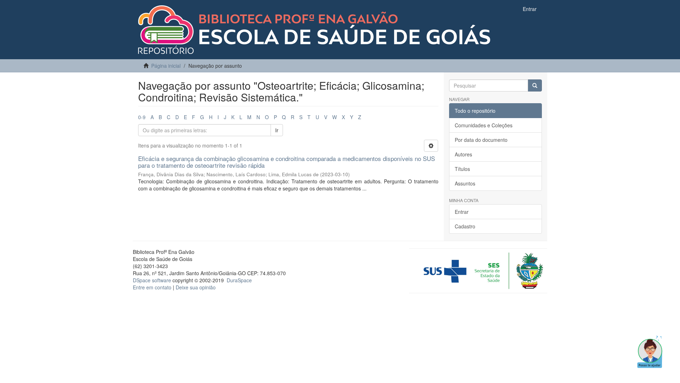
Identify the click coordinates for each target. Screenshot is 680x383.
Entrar (462, 211)
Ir (276, 130)
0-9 (142, 117)
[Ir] (535, 85)
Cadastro (465, 226)
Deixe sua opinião (196, 287)
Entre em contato (152, 287)
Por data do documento (481, 139)
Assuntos (465, 183)
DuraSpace (239, 280)
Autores (463, 154)
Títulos (462, 168)
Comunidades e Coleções (483, 125)
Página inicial (166, 65)
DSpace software (152, 280)
